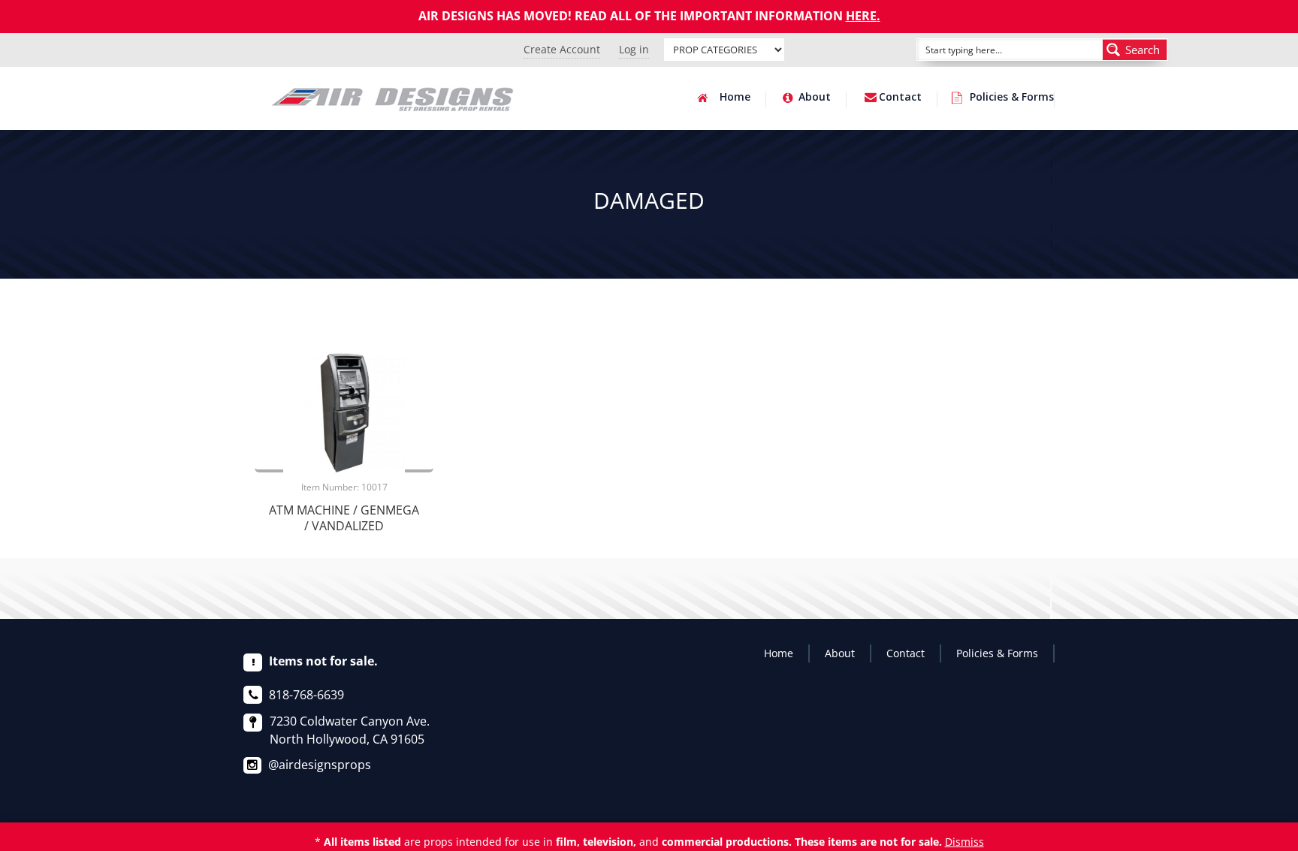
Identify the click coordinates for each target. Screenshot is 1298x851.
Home (735, 98)
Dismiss (964, 841)
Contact (900, 98)
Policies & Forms (1012, 98)
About (814, 98)
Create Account (562, 49)
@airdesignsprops (319, 764)
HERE (861, 16)
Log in (634, 49)
